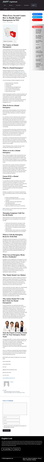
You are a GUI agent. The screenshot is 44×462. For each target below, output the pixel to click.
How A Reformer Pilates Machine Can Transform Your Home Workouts (39, 37)
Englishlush (13, 2)
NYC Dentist (21, 72)
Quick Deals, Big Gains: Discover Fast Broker (12, 391)
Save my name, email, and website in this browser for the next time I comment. (15, 426)
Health (33, 5)
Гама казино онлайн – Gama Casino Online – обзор (39, 55)
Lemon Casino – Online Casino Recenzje (38, 47)
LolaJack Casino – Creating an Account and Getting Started (39, 51)
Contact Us (13, 8)
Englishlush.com (9, 458)
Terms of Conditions (32, 458)
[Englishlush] (6, 2)
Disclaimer (28, 459)
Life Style (5, 8)
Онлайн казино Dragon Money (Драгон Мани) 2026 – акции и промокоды (39, 65)
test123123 (37, 44)
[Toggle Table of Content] (14, 41)
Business (10, 5)
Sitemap (34, 459)
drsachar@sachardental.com (9, 378)
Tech (5, 5)
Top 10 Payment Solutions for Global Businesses (39, 41)
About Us (25, 458)
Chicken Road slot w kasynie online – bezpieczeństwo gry (39, 59)
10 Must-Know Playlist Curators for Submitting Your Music (14, 392)
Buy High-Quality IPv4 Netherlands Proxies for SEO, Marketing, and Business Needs (39, 31)
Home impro (18, 5)
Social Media (26, 5)
